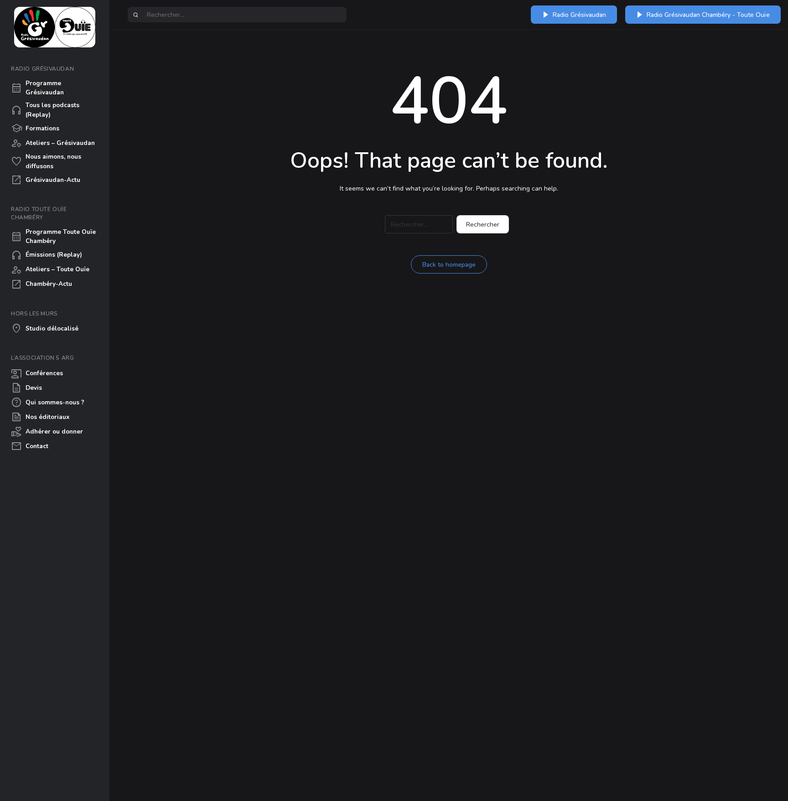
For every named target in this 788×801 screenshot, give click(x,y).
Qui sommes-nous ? (47, 402)
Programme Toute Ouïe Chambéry (53, 236)
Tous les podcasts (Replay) (45, 110)
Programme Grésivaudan (37, 88)
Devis (26, 388)
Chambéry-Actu (41, 284)
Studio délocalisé (44, 328)
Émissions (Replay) (46, 255)
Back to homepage (449, 264)
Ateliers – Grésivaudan (53, 143)
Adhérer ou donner (47, 431)
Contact (29, 446)
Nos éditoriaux (40, 417)
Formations (35, 128)
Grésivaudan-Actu (45, 180)
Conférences (37, 373)
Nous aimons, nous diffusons (46, 161)
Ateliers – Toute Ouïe (50, 270)
